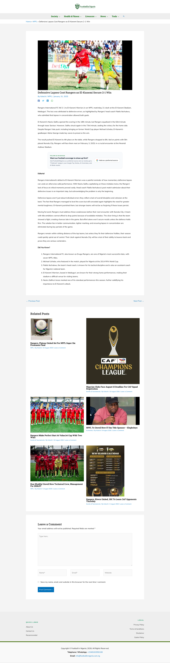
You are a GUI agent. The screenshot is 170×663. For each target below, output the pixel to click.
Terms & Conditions (137, 629)
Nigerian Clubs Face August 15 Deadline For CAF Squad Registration (112, 387)
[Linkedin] (48, 100)
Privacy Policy (139, 625)
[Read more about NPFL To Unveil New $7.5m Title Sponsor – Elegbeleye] (113, 411)
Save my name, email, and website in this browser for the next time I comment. (73, 582)
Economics (89, 430)
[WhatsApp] (52, 100)
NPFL (50, 96)
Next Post (139, 301)
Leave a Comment (60, 348)
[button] (59, 16)
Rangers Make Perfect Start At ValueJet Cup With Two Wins (56, 436)
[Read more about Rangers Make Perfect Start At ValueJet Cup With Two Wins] (57, 414)
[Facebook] (39, 100)
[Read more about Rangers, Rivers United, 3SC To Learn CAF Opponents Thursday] (105, 471)
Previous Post (33, 301)
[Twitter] (43, 100)
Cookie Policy (139, 637)
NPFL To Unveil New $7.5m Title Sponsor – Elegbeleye (112, 427)
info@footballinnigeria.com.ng (88, 656)
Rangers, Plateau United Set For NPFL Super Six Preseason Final (52, 344)
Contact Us (30, 631)
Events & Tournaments (93, 391)
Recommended (31, 635)
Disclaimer (140, 633)
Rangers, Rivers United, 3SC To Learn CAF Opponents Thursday (111, 500)
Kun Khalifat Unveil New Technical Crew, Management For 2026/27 (56, 485)
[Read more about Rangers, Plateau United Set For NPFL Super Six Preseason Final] (41, 329)
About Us (29, 627)
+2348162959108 (95, 652)
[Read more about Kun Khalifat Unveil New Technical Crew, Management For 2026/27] (57, 463)
